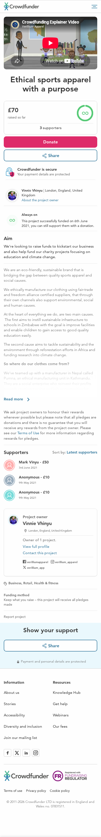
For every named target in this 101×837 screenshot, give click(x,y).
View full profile (36, 546)
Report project (15, 617)
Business (14, 583)
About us (11, 692)
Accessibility (14, 715)
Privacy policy (36, 791)
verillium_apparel (66, 562)
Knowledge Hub (67, 692)
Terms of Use (28, 433)
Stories (10, 704)
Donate (50, 142)
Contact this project (40, 553)
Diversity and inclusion (23, 726)
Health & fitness (46, 583)
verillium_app (36, 567)
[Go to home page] (21, 6)
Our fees (60, 726)
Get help (60, 704)
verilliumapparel (37, 562)
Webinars (61, 715)
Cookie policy (60, 791)
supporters (51, 128)
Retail (27, 583)
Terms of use (13, 791)
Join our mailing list (20, 737)
